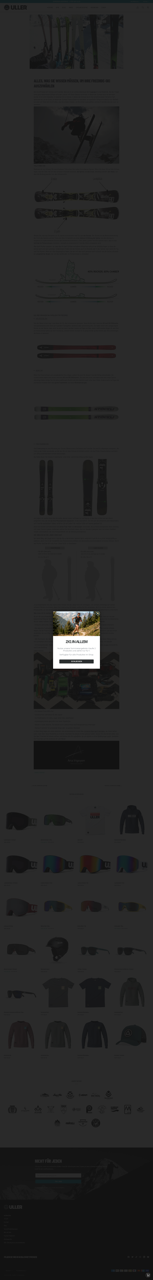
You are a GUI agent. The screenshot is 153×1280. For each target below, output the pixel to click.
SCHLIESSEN (76, 661)
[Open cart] (148, 1275)
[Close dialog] (98, 613)
